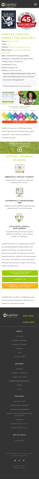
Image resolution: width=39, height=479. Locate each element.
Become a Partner (19, 340)
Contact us (20, 279)
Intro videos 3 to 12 (20, 428)
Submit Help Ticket (19, 377)
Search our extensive (20, 273)
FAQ (19, 352)
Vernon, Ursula (13, 41)
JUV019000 (17, 50)
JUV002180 (26, 50)
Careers (19, 348)
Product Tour (19, 401)
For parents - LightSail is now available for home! (20, 286)
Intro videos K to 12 (19, 424)
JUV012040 (6, 53)
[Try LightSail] (27, 30)
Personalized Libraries (19, 405)
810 (7, 44)
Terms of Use (19, 468)
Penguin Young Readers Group (20, 47)
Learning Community (19, 373)
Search (19, 385)
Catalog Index (19, 356)
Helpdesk (19, 369)
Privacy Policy (20, 465)
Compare (19, 419)
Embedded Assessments (19, 409)
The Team (19, 336)
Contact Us (19, 440)
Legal (19, 389)
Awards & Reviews (19, 344)
